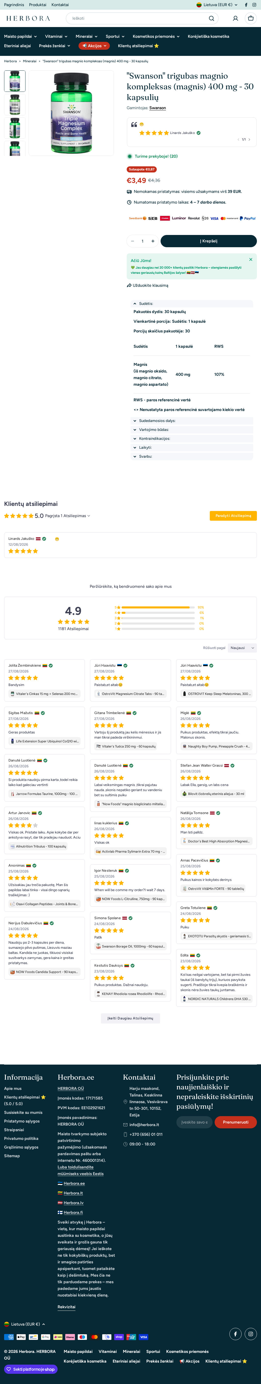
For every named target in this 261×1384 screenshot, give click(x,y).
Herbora (10, 61)
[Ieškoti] (211, 18)
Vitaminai (108, 1351)
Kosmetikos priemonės (187, 1351)
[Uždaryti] (251, 259)
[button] (191, 303)
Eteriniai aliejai (126, 1361)
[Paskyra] (235, 18)
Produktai (37, 4)
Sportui (153, 1351)
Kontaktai (60, 4)
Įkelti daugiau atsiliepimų (130, 1018)
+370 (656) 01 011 (146, 1134)
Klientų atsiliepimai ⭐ (226, 1361)
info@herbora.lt (144, 1124)
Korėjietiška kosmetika (85, 1361)
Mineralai (29, 61)
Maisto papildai (78, 1351)
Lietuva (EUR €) (218, 4)
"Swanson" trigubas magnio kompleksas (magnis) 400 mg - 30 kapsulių (95, 61)
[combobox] (142, 18)
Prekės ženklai (159, 1361)
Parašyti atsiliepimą (233, 516)
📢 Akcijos (189, 1361)
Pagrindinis (14, 4)
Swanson (157, 107)
